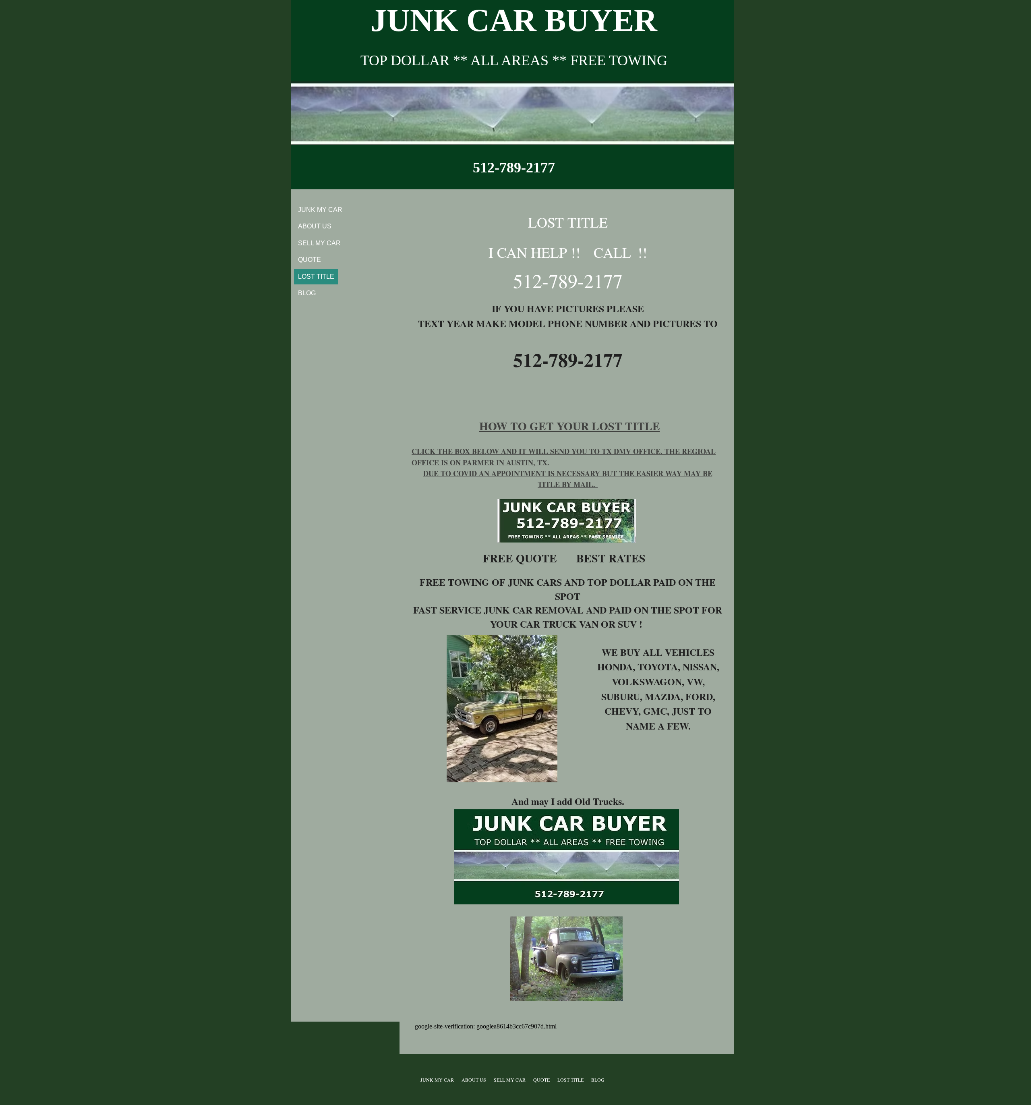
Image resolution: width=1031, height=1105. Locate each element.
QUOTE (309, 259)
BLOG (307, 293)
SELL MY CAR (319, 243)
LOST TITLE (316, 276)
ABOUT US (314, 226)
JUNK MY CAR (320, 209)
